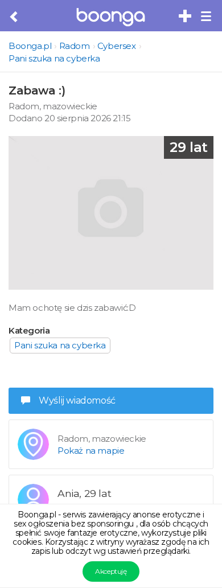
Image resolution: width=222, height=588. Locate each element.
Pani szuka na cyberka (54, 58)
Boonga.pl (30, 45)
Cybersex (116, 45)
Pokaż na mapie (90, 450)
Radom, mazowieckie (53, 106)
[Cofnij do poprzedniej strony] (14, 17)
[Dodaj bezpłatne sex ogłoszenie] (185, 16)
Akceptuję (110, 571)
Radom (74, 45)
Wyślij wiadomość (77, 400)
